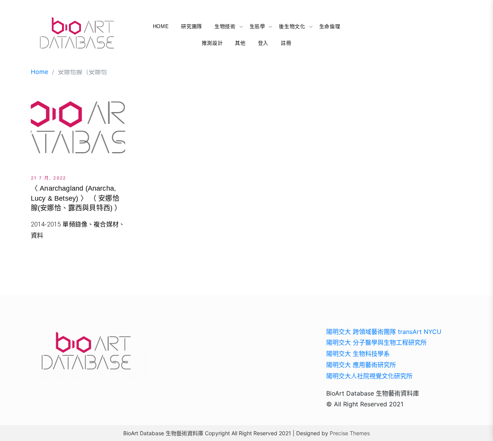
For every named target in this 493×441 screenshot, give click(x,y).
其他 (240, 43)
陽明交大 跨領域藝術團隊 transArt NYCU (383, 331)
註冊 (286, 43)
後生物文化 (292, 26)
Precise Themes (350, 433)
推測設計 (212, 43)
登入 (263, 43)
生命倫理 (329, 26)
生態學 (257, 26)
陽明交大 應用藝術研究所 (361, 365)
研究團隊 (191, 26)
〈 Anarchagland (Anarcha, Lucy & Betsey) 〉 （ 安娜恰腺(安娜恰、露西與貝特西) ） (76, 197)
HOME (161, 26)
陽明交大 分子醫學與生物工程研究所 (376, 342)
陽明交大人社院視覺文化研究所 (369, 376)
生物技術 (225, 26)
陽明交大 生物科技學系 (358, 353)
